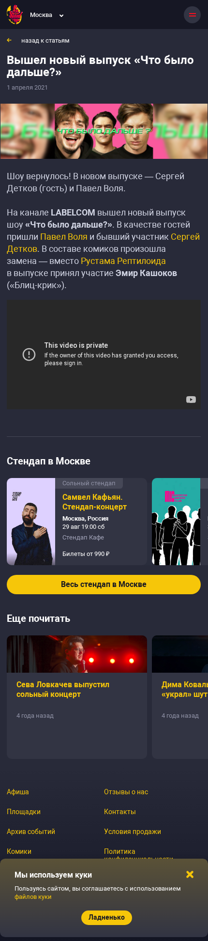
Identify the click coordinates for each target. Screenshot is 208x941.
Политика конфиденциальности (138, 855)
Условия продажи (132, 831)
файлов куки (33, 896)
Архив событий (31, 831)
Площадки (24, 812)
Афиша (18, 792)
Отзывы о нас (126, 792)
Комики (19, 851)
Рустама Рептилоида (123, 261)
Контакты (120, 812)
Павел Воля (64, 236)
